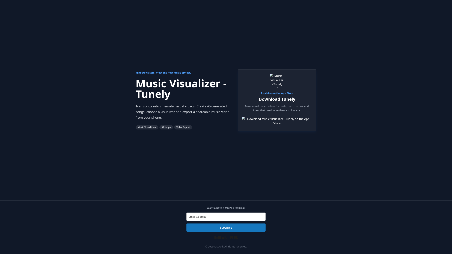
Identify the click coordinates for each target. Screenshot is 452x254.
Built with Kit (226, 237)
